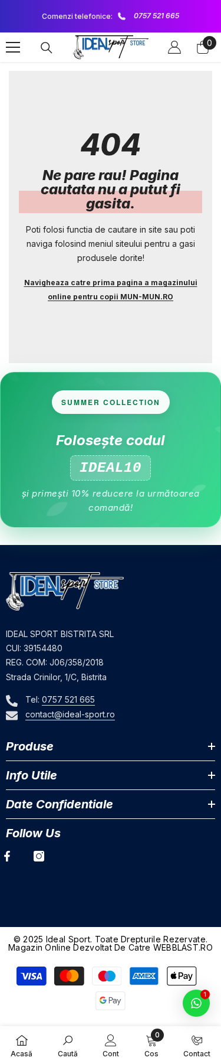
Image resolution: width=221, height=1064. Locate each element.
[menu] (13, 47)
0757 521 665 (156, 15)
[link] (68, 1045)
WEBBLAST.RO (183, 947)
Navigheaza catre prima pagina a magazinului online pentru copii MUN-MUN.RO (110, 289)
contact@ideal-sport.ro (70, 714)
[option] (110, 16)
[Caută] (46, 48)
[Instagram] (39, 856)
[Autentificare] (174, 47)
